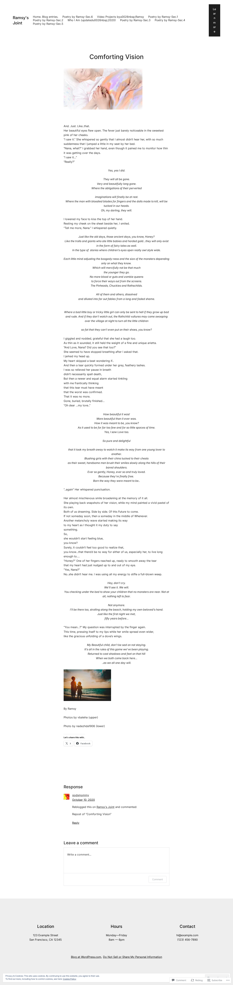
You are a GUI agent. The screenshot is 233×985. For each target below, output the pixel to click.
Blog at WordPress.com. (86, 957)
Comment (157, 879)
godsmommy (80, 795)
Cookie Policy (69, 979)
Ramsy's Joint (21, 20)
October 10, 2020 (83, 799)
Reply (75, 822)
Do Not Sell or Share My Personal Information (132, 957)
